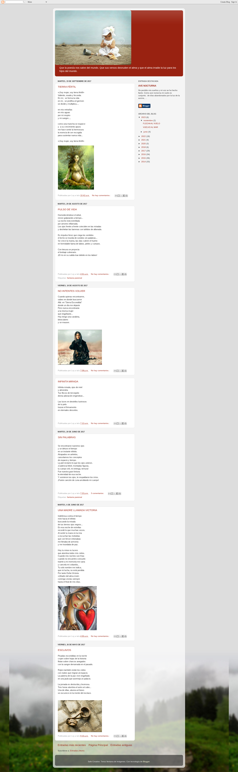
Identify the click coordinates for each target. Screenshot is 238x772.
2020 (143, 144)
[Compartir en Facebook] (124, 195)
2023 (143, 117)
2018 (143, 147)
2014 (143, 162)
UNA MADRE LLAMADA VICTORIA (77, 510)
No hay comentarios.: (101, 195)
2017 (143, 151)
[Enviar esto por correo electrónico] (116, 195)
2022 (143, 136)
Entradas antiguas (121, 745)
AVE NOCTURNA (147, 86)
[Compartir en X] (121, 195)
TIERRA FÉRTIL (67, 86)
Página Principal (98, 745)
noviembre (148, 120)
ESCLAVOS (64, 650)
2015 (143, 158)
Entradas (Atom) (77, 751)
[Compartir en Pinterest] (126, 195)
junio (146, 132)
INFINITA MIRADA (68, 381)
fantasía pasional (74, 278)
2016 (143, 154)
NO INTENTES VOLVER (71, 291)
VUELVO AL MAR (150, 127)
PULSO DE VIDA (67, 209)
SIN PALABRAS (67, 437)
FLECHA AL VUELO (151, 123)
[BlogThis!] (118, 195)
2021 (143, 140)
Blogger (146, 762)
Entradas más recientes (72, 745)
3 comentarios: (97, 493)
